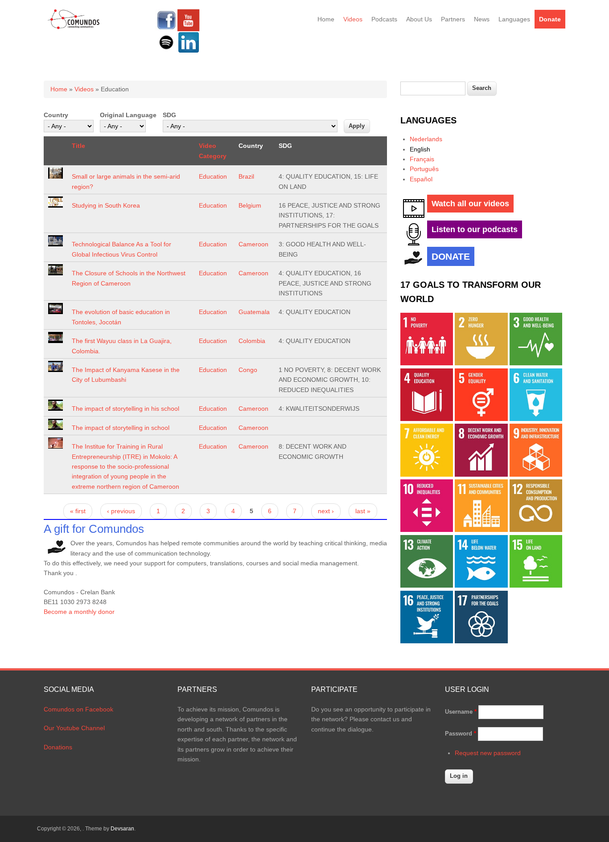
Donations (58, 747)
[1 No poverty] (426, 363)
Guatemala (254, 311)
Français (422, 159)
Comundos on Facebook (78, 709)
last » (362, 511)
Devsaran (122, 829)
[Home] (74, 27)
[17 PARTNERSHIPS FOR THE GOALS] (481, 641)
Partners (453, 19)
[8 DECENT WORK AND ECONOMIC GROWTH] (481, 474)
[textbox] (432, 88)
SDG (169, 115)
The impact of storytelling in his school (125, 408)
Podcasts (384, 19)
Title (78, 145)
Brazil (246, 176)
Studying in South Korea (106, 205)
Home (325, 19)
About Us (419, 19)
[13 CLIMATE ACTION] (426, 585)
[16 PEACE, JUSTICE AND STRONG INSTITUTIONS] (426, 641)
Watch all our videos (470, 203)
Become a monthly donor (79, 611)
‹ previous (121, 511)
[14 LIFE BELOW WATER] (481, 585)
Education (213, 176)
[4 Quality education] (426, 418)
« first (78, 511)
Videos (352, 19)
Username (461, 711)
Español (421, 179)
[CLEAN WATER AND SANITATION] (536, 418)
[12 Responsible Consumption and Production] (536, 529)
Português (424, 168)
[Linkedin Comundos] (188, 51)
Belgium (250, 205)
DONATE (451, 256)
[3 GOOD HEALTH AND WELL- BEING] (536, 363)
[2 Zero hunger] (481, 363)
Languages (514, 19)
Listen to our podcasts (475, 229)
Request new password (488, 752)
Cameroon (253, 244)
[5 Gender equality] (481, 418)
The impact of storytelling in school (120, 427)
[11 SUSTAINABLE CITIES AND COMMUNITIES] (481, 529)
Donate (550, 19)
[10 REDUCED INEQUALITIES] (426, 529)
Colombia (252, 340)
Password (460, 733)
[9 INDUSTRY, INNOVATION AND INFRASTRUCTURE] (536, 474)
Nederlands (426, 139)
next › (326, 511)
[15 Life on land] (536, 585)
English (420, 149)
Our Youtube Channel (74, 728)
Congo (248, 369)
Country (56, 115)
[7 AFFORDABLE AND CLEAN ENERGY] (426, 474)
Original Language (128, 115)
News (482, 19)
